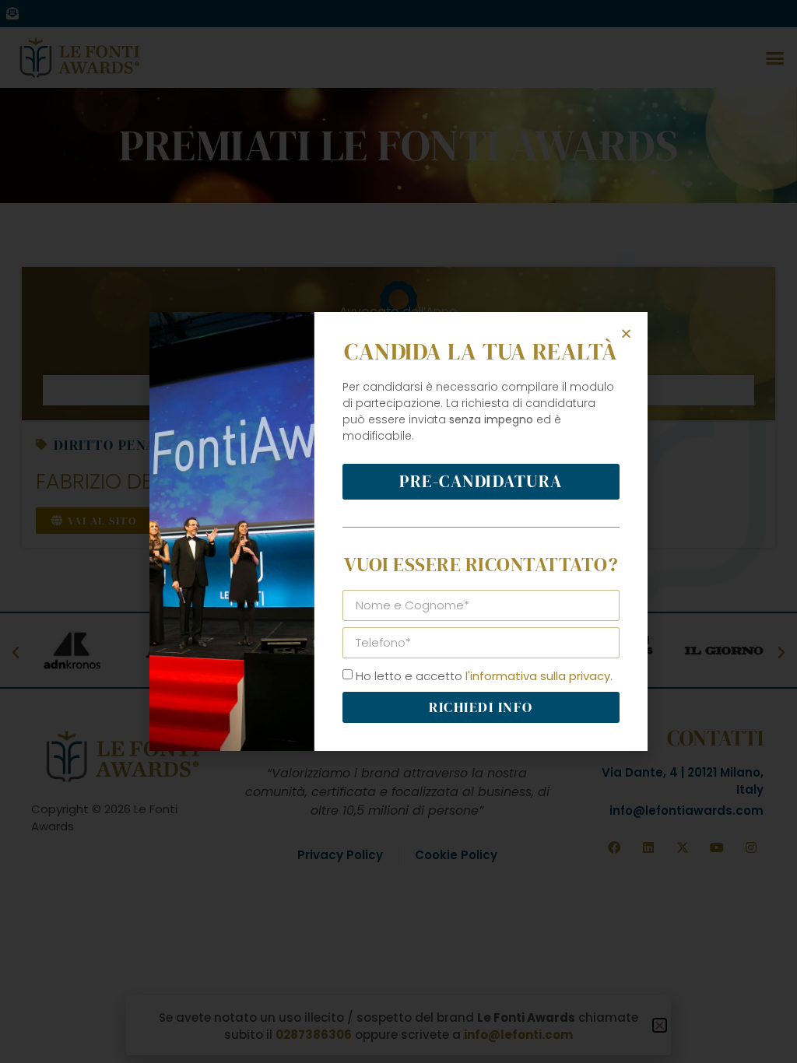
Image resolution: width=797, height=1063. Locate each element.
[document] (398, 531)
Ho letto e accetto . (484, 676)
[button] (626, 333)
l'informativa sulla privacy (537, 676)
